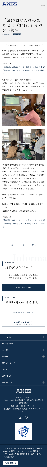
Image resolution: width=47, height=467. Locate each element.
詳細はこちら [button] (9, 457)
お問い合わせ (7, 376)
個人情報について (8, 382)
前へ (33, 245)
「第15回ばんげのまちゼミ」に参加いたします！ (22, 67)
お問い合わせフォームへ (23, 312)
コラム (4, 369)
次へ (13, 245)
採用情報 (5, 356)
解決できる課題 (7, 344)
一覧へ (23, 245)
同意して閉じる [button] (10, 463)
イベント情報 (17, 34)
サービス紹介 (7, 337)
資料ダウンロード (8, 363)
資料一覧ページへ (23, 287)
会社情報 (5, 350)
